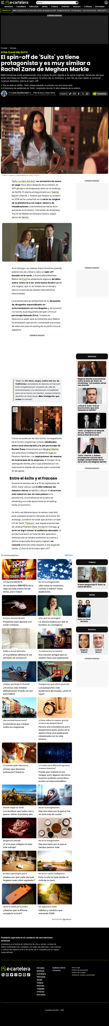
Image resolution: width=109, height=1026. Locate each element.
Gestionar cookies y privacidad (83, 975)
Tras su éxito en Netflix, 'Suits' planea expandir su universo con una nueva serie (37, 85)
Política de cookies (79, 972)
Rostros (76, 6)
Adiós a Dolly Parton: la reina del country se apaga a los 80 (34, 10)
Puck (24, 279)
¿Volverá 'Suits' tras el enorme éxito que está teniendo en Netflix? (88, 408)
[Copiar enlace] (70, 94)
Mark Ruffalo (102, 10)
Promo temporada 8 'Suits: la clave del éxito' (91, 585)
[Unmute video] (37, 420)
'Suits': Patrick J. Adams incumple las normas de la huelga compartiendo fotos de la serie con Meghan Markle (92, 458)
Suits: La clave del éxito (23, 181)
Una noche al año (89, 10)
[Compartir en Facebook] (78, 94)
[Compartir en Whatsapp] (87, 94)
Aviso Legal (76, 968)
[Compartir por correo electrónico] (74, 94)
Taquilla (40, 988)
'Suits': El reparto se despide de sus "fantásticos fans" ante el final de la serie (91, 432)
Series (45, 6)
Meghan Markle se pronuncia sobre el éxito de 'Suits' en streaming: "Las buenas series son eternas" (92, 382)
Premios (66, 6)
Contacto (56, 970)
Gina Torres (38, 526)
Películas (33, 6)
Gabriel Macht (98, 651)
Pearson (30, 523)
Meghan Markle (50, 449)
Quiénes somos (58, 968)
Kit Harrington (76, 10)
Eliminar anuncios (55, 15)
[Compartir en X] (83, 94)
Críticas (88, 6)
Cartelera (21, 6)
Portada (4, 48)
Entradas (100, 6)
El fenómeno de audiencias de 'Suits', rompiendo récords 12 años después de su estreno (41, 88)
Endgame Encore (63, 10)
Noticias (9, 6)
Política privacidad (80, 970)
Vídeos (54, 6)
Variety (25, 217)
